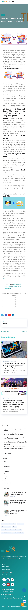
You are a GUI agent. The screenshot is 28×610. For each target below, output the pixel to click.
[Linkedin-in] (4, 584)
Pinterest (9, 315)
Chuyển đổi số (7, 466)
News (3, 15)
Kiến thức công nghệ (6, 526)
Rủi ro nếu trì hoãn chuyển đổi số (9, 529)
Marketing (4, 21)
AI (4, 464)
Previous (6, 331)
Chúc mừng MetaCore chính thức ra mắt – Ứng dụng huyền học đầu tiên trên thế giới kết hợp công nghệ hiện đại (13, 404)
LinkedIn (13, 315)
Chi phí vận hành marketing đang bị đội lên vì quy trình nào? (14, 429)
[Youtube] (8, 584)
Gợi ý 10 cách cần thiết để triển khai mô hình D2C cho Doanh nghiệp (13, 286)
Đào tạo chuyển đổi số (18, 532)
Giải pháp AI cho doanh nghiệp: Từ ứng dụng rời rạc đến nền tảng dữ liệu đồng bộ (14, 366)
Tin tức (5, 480)
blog (5, 461)
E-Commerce (20, 524)
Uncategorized (7, 483)
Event (5, 473)
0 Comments (20, 21)
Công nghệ (6, 471)
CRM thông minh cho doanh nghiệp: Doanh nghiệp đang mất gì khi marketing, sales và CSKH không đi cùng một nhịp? (15, 442)
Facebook (6, 315)
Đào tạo (5, 476)
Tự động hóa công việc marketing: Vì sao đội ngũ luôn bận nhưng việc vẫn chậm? (15, 437)
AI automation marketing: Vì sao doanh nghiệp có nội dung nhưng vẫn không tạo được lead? (15, 447)
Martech (14, 526)
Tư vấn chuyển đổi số (6, 532)
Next (23, 331)
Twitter (2, 315)
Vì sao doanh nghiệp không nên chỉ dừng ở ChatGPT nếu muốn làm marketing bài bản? (13, 433)
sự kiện (19, 529)
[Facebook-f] (4, 579)
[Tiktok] (12, 584)
